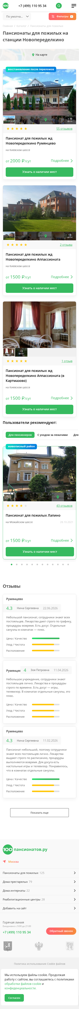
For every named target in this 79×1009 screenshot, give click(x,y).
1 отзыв (67, 361)
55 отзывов (64, 129)
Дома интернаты (16, 890)
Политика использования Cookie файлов (39, 964)
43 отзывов (64, 506)
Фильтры (64, 16)
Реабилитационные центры (24, 899)
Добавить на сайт (14, 908)
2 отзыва (66, 245)
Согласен (14, 998)
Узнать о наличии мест (39, 172)
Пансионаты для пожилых (46, 26)
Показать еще (39, 812)
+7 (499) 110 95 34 (32, 6)
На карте (41, 54)
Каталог (21, 26)
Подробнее (60, 160)
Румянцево (14, 599)
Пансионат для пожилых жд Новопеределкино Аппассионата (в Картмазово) (35, 375)
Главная (8, 26)
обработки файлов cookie (23, 984)
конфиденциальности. (20, 988)
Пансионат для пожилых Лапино (33, 515)
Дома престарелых (17, 881)
